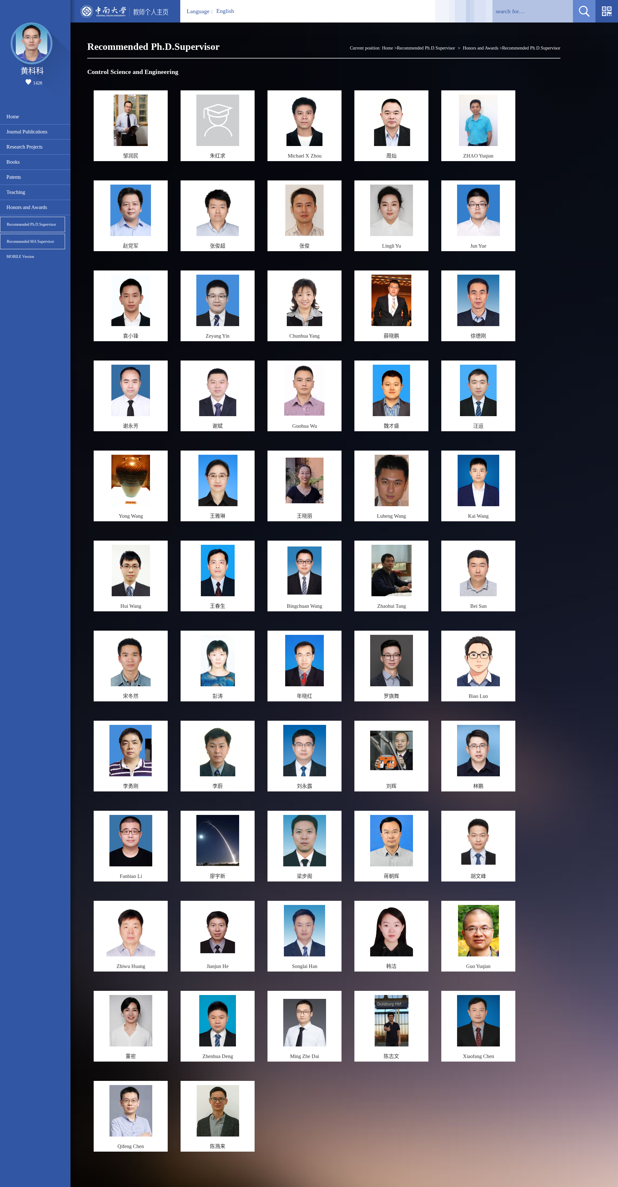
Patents (13, 177)
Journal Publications (26, 131)
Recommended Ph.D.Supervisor (31, 224)
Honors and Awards (26, 207)
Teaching (15, 192)
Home (12, 116)
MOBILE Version (20, 256)
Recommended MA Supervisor (30, 241)
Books (13, 162)
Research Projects (24, 147)
